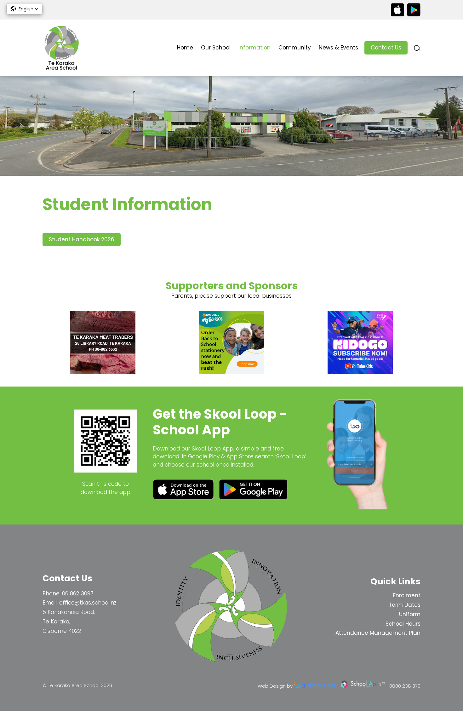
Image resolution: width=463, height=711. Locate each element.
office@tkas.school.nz (88, 602)
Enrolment (406, 595)
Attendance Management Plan (377, 633)
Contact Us (386, 47)
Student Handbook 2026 (81, 239)
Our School (216, 47)
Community (294, 47)
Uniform (409, 614)
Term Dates (404, 605)
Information (254, 47)
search (417, 48)
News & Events (338, 47)
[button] (24, 9)
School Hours (403, 624)
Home (185, 47)
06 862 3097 (78, 593)
